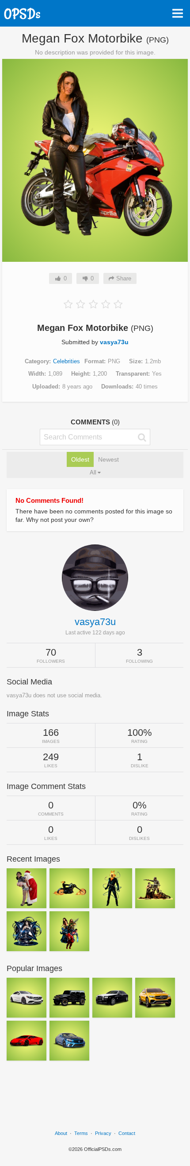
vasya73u (114, 342)
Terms (81, 1133)
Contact (126, 1133)
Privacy (103, 1133)
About (61, 1133)
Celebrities (66, 361)
